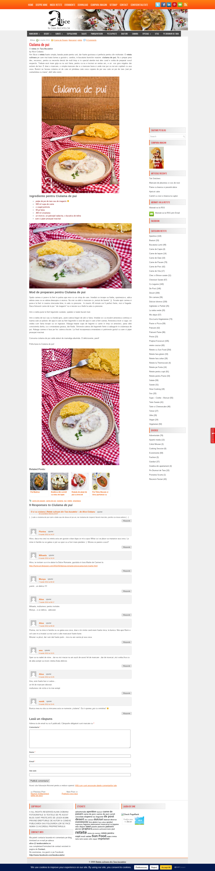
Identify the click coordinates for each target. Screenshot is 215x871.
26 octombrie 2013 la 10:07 (48, 514)
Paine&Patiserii (97, 33)
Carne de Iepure (156, 253)
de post (109, 816)
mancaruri (95, 824)
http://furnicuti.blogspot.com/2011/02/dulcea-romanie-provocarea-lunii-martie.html (63, 566)
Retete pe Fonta (156, 367)
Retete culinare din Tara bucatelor (111, 862)
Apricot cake (154, 191)
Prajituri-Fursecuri (156, 341)
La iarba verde (155, 310)
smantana (77, 501)
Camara (135, 33)
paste (94, 826)
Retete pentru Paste (157, 376)
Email (32, 762)
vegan (95, 839)
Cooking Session (156, 448)
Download (83, 5)
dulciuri (98, 819)
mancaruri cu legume (110, 824)
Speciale (146, 33)
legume (86, 824)
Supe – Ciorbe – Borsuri (159, 398)
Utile (157, 33)
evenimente (81, 822)
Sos (151, 393)
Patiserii (152, 328)
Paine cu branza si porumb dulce (163, 187)
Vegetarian (153, 424)
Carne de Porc (155, 267)
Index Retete (56, 5)
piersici (78, 829)
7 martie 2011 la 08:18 (46, 626)
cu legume (98, 817)
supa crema (112, 836)
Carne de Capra (155, 249)
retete (80, 40)
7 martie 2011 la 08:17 (46, 602)
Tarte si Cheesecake (158, 406)
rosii (83, 836)
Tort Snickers (154, 178)
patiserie (101, 827)
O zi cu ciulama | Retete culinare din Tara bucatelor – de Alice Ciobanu (63, 512)
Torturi (151, 411)
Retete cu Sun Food (157, 350)
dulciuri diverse (110, 820)
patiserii (109, 826)
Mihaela (43, 555)
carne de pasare (38, 501)
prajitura (87, 828)
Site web (32, 771)
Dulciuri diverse (155, 302)
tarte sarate (83, 839)
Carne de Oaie (155, 258)
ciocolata (79, 817)
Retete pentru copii (157, 371)
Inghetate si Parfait (157, 306)
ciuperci (88, 816)
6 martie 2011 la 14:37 (46, 534)
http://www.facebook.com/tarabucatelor (47, 855)
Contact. (41, 849)
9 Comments (91, 40)
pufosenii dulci (105, 829)
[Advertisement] (167, 82)
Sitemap (113, 5)
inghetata (79, 824)
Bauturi (124, 33)
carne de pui (51, 501)
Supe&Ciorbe (72, 33)
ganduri (109, 822)
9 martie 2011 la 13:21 (46, 653)
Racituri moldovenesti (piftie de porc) (40, 795)
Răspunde (126, 521)
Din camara (154, 297)
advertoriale (80, 812)
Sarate (59, 33)
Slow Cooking (155, 389)
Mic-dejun (153, 315)
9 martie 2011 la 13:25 (46, 677)
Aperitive (153, 236)
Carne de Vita (155, 271)
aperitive (91, 811)
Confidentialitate (139, 5)
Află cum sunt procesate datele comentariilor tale (96, 785)
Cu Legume (154, 284)
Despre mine (41, 5)
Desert (47, 33)
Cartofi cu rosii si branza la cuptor (163, 196)
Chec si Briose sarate (158, 275)
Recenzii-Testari (156, 479)
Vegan (151, 420)
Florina (42, 531)
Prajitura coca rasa (70, 794)
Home (30, 5)
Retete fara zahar (156, 358)
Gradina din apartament (159, 466)
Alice (41, 599)
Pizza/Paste (112, 33)
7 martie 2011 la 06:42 (46, 582)
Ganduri (152, 462)
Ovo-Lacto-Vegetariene (158, 319)
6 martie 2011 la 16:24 (46, 558)
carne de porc (90, 814)
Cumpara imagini (99, 5)
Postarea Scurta (156, 475)
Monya (42, 579)
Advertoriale (154, 435)
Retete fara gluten (156, 354)
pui (65, 501)
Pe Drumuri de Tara (171, 33)
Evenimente (69, 5)
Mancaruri (34, 33)
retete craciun (155, 345)
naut (88, 826)
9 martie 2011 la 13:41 (46, 704)
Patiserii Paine (155, 332)
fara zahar (102, 822)
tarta (77, 839)
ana (41, 650)
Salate (84, 33)
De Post (152, 288)
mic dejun (80, 826)
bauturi (99, 812)
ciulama (60, 501)
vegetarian (104, 838)
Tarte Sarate (154, 402)
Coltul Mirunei (155, 444)
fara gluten (93, 822)
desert (79, 819)
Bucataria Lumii (155, 245)
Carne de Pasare (61, 40)
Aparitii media (155, 440)
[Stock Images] (156, 168)
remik (41, 701)
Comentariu (34, 727)
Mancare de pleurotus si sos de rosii (164, 183)
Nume (32, 752)
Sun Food (99, 836)
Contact (124, 5)
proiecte (96, 829)
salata (88, 836)
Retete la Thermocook (158, 363)
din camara (89, 820)
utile (90, 839)
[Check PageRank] (130, 814)
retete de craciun (93, 833)
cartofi (112, 814)
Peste (151, 337)
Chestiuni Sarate (156, 280)
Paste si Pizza (155, 323)
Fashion (152, 457)
